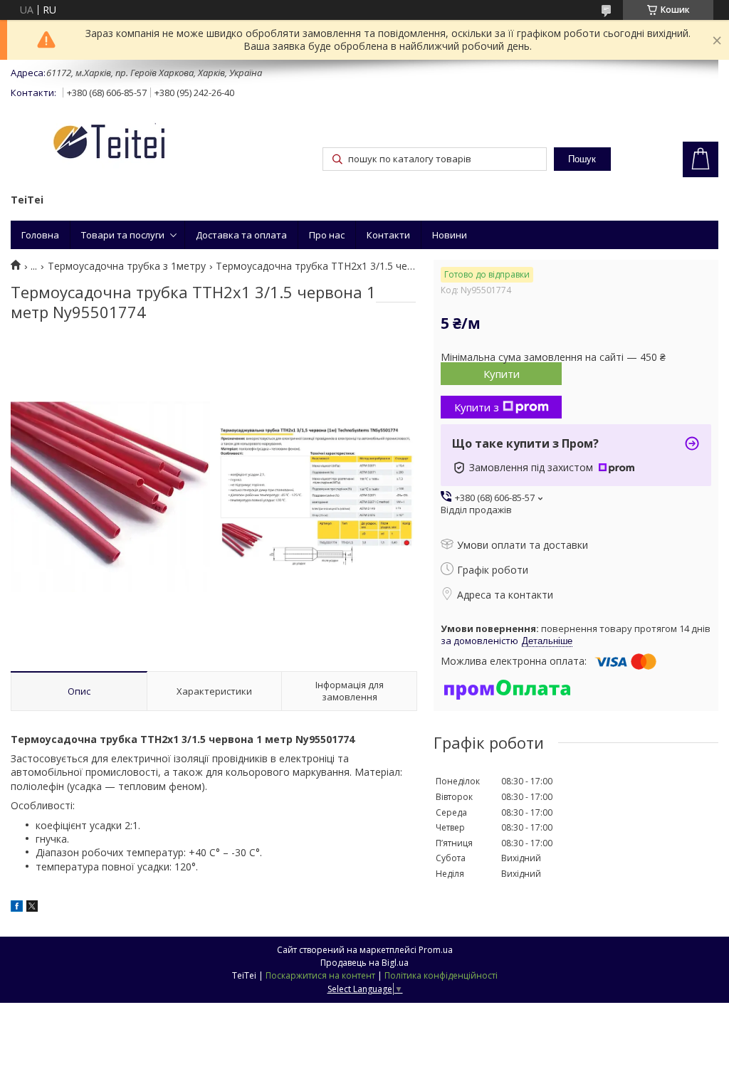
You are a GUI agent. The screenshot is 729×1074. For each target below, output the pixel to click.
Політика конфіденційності (441, 975)
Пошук (582, 159)
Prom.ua (436, 950)
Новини (449, 234)
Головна (40, 234)
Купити (501, 374)
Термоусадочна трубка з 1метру (127, 266)
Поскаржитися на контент (320, 975)
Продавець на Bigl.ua (364, 963)
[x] (32, 908)
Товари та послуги (122, 234)
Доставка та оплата (241, 234)
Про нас (327, 234)
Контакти (388, 234)
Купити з (476, 407)
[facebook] (17, 908)
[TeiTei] (135, 144)
